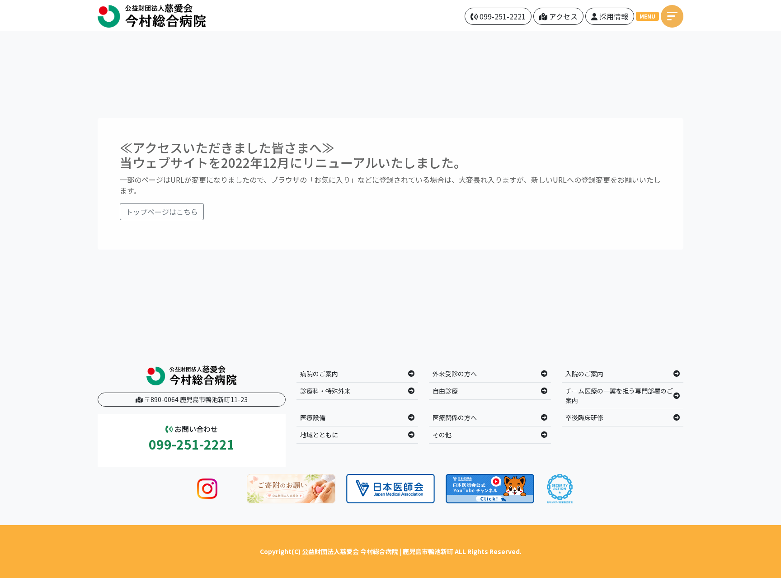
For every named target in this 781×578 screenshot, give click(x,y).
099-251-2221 (192, 444)
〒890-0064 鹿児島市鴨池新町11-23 (195, 399)
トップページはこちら (162, 211)
